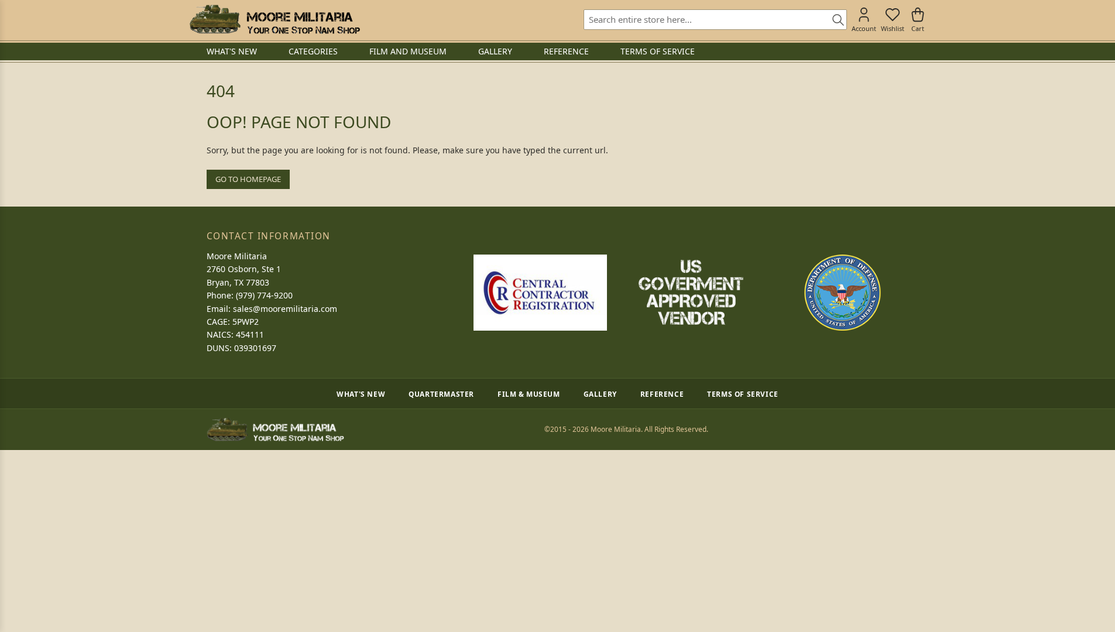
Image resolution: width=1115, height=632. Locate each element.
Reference (662, 394)
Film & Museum (529, 394)
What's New (361, 394)
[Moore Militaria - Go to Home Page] (275, 19)
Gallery (600, 394)
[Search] (834, 20)
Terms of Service (742, 394)
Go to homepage (248, 179)
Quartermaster (441, 394)
